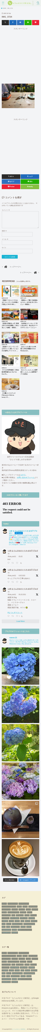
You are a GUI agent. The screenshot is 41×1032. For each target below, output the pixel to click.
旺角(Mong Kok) (17, 924)
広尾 (22, 921)
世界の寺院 (23, 918)
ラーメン (33, 915)
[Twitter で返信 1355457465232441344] (9, 616)
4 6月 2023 (22, 575)
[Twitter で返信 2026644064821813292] (9, 563)
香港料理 (14, 932)
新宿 (3, 924)
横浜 (3, 927)
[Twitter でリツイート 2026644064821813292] (13, 563)
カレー (25, 906)
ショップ (21, 909)
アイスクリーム (12, 903)
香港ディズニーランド (24, 930)
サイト (4, 247)
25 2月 (21, 556)
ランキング (20, 915)
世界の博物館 (15, 918)
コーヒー (14, 909)
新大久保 (34, 921)
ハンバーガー (6, 915)
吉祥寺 (17, 921)
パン (13, 915)
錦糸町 (29, 927)
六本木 (11, 921)
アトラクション (23, 903)
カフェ (19, 906)
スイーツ (34, 909)
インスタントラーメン (8, 906)
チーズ (4, 912)
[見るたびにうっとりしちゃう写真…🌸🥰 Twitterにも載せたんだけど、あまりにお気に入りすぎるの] (20, 781)
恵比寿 (28, 921)
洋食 (8, 927)
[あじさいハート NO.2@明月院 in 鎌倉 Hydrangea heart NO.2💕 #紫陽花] (20, 704)
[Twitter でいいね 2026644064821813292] (18, 563)
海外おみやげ (15, 927)
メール (5, 239)
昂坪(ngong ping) (29, 924)
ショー (28, 909)
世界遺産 (31, 918)
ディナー (23, 912)
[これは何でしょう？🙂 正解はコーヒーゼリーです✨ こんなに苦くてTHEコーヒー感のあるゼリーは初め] (20, 819)
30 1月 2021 (22, 594)
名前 (4, 231)
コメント (6, 210)
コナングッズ (6, 909)
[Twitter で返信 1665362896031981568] (9, 582)
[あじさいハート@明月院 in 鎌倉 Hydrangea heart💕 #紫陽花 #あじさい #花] (20, 742)
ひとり (4, 903)
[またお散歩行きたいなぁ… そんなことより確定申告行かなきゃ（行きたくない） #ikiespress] (20, 857)
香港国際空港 (6, 932)
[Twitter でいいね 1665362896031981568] (18, 582)
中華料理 (5, 921)
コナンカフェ (33, 906)
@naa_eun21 (12, 556)
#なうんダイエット (15, 612)
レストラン (5, 918)
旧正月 (9, 924)
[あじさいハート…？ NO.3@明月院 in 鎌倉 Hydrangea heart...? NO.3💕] (20, 666)
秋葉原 (23, 927)
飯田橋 (14, 930)
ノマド (30, 912)
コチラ (23, 475)
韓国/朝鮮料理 (6, 930)
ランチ (27, 915)
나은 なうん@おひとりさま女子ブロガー (23, 552)
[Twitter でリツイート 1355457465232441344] (13, 616)
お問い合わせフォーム (25, 477)
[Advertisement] (20, 55)
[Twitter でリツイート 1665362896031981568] (13, 582)
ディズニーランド (13, 912)
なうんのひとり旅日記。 (19, 1029)
